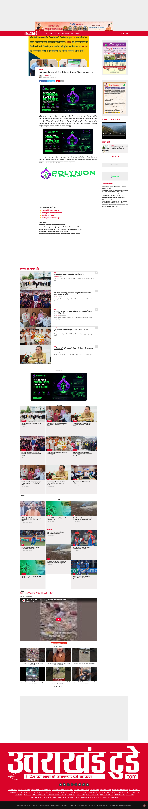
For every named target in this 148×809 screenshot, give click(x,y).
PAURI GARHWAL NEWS (63, 792)
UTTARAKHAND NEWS (24, 789)
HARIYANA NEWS (96, 797)
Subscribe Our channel (59, 643)
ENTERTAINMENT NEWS (39, 794)
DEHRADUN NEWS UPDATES (81, 789)
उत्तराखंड (50, 33)
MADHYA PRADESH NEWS (59, 797)
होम (46, 33)
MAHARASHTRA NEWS (73, 797)
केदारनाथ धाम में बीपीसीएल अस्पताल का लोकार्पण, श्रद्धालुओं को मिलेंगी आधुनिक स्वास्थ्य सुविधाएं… (114, 205)
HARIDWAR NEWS (100, 792)
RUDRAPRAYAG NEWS (89, 792)
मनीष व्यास (47, 75)
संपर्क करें (77, 33)
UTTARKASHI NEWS (105, 789)
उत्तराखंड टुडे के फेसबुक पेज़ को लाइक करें (52, 213)
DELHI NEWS (18, 794)
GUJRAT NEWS (81, 794)
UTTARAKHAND (12, 789)
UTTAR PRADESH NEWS (133, 792)
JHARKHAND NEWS (119, 794)
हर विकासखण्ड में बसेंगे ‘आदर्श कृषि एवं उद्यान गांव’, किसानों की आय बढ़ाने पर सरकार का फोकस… (60, 233)
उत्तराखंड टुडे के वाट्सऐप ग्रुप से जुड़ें (50, 210)
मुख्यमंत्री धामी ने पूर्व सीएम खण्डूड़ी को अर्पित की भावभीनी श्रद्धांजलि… (54, 231)
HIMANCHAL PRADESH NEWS (110, 797)
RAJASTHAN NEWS (86, 797)
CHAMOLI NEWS (14, 792)
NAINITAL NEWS (38, 792)
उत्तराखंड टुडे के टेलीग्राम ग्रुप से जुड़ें (51, 218)
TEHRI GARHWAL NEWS (26, 792)
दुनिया (59, 33)
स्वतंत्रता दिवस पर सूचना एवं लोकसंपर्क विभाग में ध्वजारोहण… (52, 224)
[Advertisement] (74, 11)
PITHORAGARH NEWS (49, 792)
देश (55, 33)
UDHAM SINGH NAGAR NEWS (120, 789)
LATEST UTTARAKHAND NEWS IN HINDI (62, 789)
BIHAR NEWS (47, 797)
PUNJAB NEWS (130, 794)
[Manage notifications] (144, 805)
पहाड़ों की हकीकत (65, 33)
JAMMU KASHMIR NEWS (106, 794)
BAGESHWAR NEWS (76, 792)
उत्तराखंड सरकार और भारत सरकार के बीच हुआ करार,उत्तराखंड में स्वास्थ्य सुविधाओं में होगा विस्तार (60, 229)
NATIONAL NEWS (120, 792)
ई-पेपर (72, 33)
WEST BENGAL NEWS (36, 797)
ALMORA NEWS (95, 789)
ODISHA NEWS (71, 794)
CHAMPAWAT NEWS (134, 789)
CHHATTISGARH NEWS (92, 794)
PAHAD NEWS (27, 794)
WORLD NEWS (111, 792)
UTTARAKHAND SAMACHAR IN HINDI (40, 789)
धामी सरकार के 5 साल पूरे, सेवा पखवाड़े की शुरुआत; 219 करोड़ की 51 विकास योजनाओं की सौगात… (61, 227)
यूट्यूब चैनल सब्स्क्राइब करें (48, 215)
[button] (61, 646)
